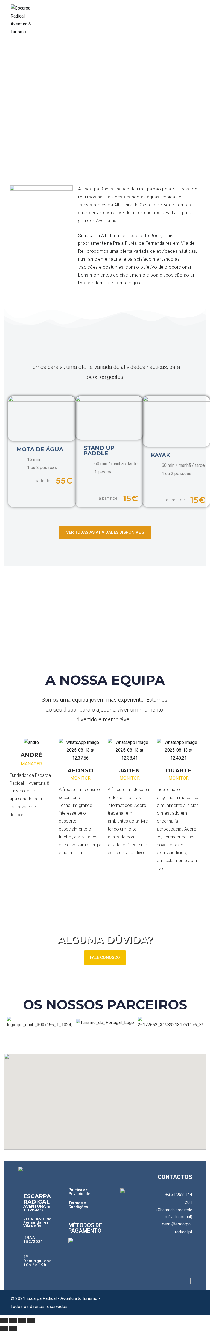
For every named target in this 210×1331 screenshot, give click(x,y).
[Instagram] (185, 1254)
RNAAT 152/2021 (33, 1239)
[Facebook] (170, 1254)
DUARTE (179, 770)
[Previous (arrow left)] (4, 1328)
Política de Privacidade (79, 1192)
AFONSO (81, 770)
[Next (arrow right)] (13, 1328)
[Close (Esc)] (4, 1320)
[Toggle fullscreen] (22, 1320)
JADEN (129, 770)
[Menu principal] (193, 20)
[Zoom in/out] (31, 1320)
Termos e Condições (78, 1205)
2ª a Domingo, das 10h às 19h (37, 1260)
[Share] (13, 1320)
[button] (12, 1022)
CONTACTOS (175, 1177)
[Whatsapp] (185, 1268)
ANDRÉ (32, 755)
